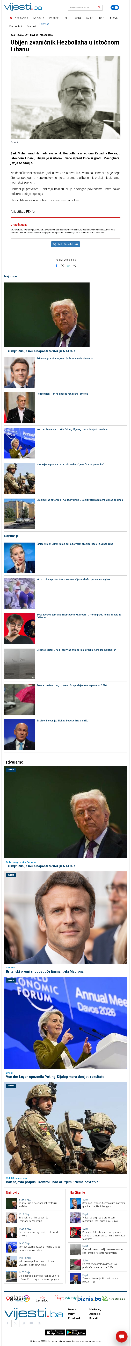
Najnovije (38, 18)
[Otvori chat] (121, 1336)
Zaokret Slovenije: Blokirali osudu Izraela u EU (62, 720)
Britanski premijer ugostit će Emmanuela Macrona (65, 358)
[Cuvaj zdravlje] (65, 1298)
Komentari (15, 26)
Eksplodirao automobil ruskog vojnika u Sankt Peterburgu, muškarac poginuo (80, 500)
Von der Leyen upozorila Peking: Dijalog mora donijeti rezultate (72, 429)
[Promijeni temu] (115, 7)
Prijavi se (44, 24)
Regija (77, 18)
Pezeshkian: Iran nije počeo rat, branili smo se (62, 393)
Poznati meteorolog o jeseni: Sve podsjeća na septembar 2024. (72, 685)
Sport (101, 18)
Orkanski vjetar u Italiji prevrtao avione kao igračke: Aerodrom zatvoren (76, 650)
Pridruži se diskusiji (68, 244)
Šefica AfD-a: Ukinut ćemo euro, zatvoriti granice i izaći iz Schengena (75, 544)
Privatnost (74, 1318)
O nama (72, 1309)
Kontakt (93, 1318)
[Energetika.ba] (114, 1298)
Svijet (89, 18)
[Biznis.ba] (89, 1298)
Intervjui (114, 18)
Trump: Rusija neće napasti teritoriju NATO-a (40, 351)
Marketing (95, 1309)
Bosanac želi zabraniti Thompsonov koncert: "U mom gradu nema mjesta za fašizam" (79, 616)
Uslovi (71, 1313)
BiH (66, 18)
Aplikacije (94, 1313)
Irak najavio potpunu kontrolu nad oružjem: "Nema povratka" (70, 464)
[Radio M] (13, 1298)
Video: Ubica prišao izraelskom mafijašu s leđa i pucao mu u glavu (74, 579)
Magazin (32, 26)
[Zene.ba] (42, 1298)
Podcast (54, 18)
